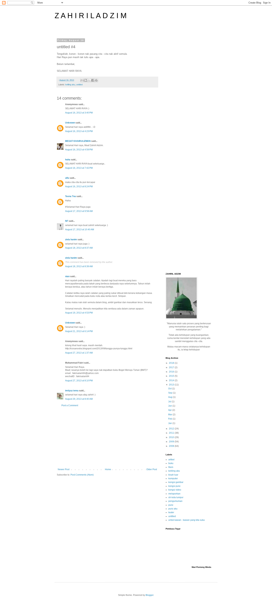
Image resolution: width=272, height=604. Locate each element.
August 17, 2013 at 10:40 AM (79, 229)
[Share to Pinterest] (96, 80)
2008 (172, 446)
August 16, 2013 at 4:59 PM (79, 149)
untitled (79, 84)
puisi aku (172, 508)
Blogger (149, 595)
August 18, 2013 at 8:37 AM (79, 248)
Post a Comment (69, 405)
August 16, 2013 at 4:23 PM (79, 131)
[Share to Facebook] (93, 80)
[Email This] (82, 80)
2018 (172, 363)
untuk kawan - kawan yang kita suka (186, 520)
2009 (172, 441)
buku (170, 463)
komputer (173, 478)
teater (171, 512)
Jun (170, 406)
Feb (170, 418)
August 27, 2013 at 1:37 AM (79, 352)
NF (66, 221)
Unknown (70, 122)
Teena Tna (70, 196)
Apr (170, 410)
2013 (172, 384)
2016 (172, 371)
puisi (170, 505)
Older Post (151, 469)
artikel (171, 459)
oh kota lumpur (175, 497)
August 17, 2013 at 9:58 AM (79, 211)
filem (170, 467)
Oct (170, 388)
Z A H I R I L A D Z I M (91, 15)
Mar (170, 414)
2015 (172, 376)
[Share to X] (89, 80)
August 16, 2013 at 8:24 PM (79, 186)
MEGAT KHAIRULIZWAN (78, 141)
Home (108, 469)
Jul (170, 401)
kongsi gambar (175, 482)
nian (67, 276)
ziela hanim (71, 239)
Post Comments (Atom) (82, 474)
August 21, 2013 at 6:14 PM (79, 331)
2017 (172, 367)
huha (67, 159)
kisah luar (173, 474)
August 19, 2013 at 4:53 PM (79, 312)
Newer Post (63, 469)
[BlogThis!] (86, 80)
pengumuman (175, 501)
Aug (170, 397)
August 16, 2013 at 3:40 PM (79, 112)
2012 (172, 428)
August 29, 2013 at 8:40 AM (79, 399)
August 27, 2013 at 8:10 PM (79, 380)
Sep (170, 393)
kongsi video (174, 490)
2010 (172, 437)
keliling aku (70, 84)
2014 (172, 380)
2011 (172, 433)
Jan (170, 423)
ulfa (67, 178)
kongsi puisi (174, 486)
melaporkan (174, 493)
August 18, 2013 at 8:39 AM (79, 266)
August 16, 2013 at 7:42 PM (79, 168)
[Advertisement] (107, 437)
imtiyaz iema (71, 390)
